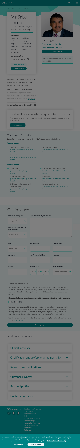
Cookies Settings (18, 444)
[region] (40, 441)
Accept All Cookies (36, 444)
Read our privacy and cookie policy (56, 441)
